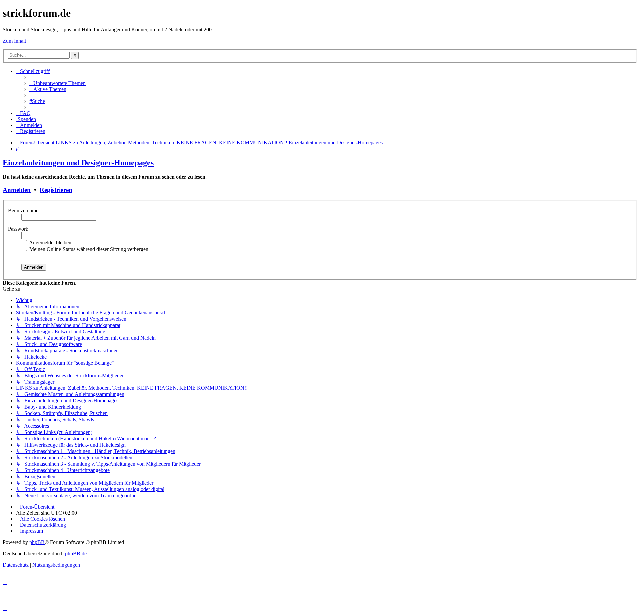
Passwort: (18, 229)
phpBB (37, 542)
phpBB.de (76, 553)
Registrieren (56, 189)
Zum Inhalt (14, 41)
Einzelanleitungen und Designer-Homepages (78, 162)
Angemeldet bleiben (49, 242)
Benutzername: (24, 210)
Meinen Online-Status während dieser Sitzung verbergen (88, 249)
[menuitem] (57, 83)
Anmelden (17, 189)
